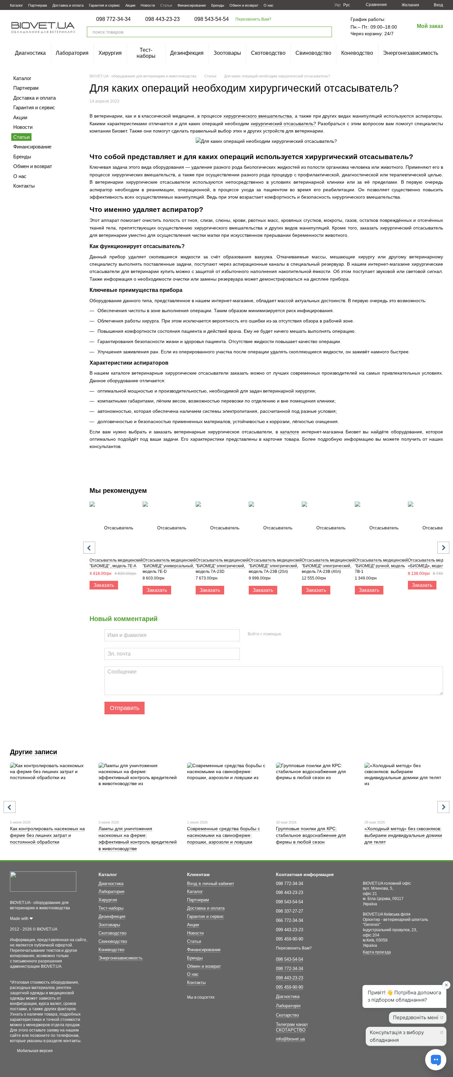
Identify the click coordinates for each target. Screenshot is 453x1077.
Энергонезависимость (410, 53)
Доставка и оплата (68, 5)
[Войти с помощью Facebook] (288, 634)
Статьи (166, 5)
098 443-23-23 (162, 19)
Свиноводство (313, 53)
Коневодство (357, 53)
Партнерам (37, 5)
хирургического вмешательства (258, 116)
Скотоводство (268, 53)
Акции (130, 5)
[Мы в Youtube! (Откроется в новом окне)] (309, 5)
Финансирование (191, 5)
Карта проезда (377, 952)
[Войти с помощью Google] (299, 634)
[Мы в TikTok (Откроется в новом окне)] (325, 5)
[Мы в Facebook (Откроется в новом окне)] (301, 5)
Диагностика (30, 53)
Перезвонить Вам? (253, 19)
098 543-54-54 (211, 19)
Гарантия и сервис (104, 5)
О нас (269, 5)
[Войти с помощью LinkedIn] (310, 634)
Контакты (24, 186)
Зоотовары (227, 53)
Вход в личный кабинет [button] (210, 883)
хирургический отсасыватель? (283, 123)
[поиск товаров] (326, 32)
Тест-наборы (146, 53)
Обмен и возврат (243, 5)
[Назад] (89, 548)
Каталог (16, 5)
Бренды (217, 5)
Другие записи (33, 752)
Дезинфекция (187, 53)
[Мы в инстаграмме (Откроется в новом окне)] (317, 5)
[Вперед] (443, 548)
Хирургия (110, 53)
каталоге (289, 431)
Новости (148, 5)
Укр (337, 5)
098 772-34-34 (113, 19)
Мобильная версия (34, 1050)
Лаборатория (72, 53)
